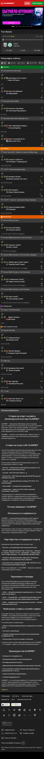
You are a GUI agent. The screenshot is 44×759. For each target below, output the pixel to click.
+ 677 (41, 36)
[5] (31, 26)
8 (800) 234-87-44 (11, 733)
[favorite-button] (36, 36)
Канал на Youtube (10, 738)
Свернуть (4, 689)
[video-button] (42, 251)
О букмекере (5, 696)
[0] (13, 26)
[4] (27, 26)
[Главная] (7, 3)
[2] (20, 26)
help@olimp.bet (10, 730)
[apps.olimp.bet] (5, 704)
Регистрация (37, 3)
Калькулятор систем (24, 699)
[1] (16, 26)
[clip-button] (2, 75)
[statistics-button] (38, 36)
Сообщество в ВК (28, 733)
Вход (27, 3)
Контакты (15, 696)
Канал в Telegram (29, 730)
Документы (5, 699)
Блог (13, 699)
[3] (24, 26)
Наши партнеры (27, 696)
